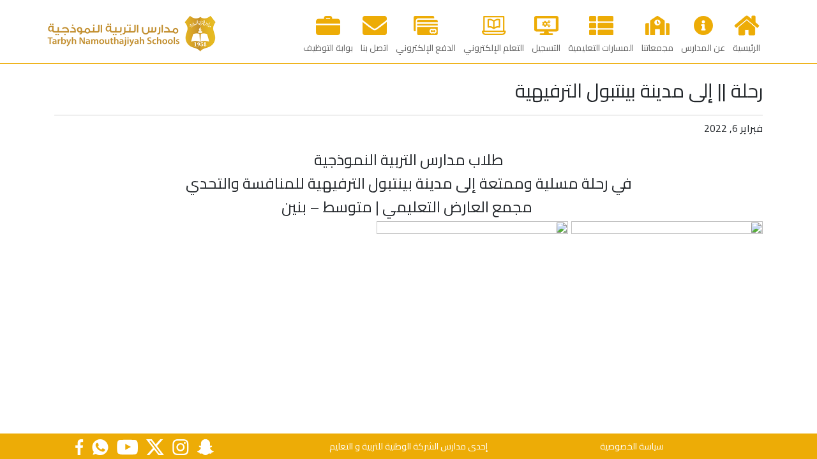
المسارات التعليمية (601, 48)
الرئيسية (746, 48)
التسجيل (546, 48)
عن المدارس (703, 48)
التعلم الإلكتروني (493, 48)
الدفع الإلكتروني (426, 48)
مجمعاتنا (657, 48)
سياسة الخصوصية (632, 446)
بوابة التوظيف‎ (328, 48)
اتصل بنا (374, 48)
